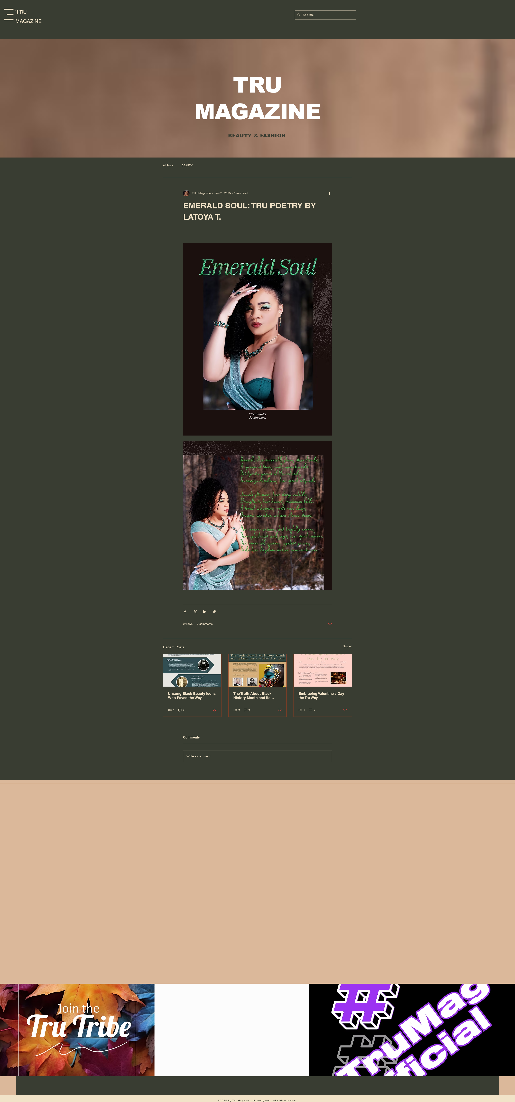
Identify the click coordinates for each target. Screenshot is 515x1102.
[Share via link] (214, 611)
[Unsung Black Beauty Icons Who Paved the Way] (192, 670)
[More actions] (329, 193)
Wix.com (290, 1100)
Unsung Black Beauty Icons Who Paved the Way (192, 695)
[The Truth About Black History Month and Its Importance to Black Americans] (258, 670)
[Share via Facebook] (185, 611)
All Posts (168, 165)
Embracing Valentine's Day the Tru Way (321, 695)
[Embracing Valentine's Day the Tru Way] (323, 670)
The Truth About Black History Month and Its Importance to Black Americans (252, 695)
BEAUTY (187, 165)
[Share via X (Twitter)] (195, 611)
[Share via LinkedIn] (205, 611)
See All (347, 646)
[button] (8, 14)
